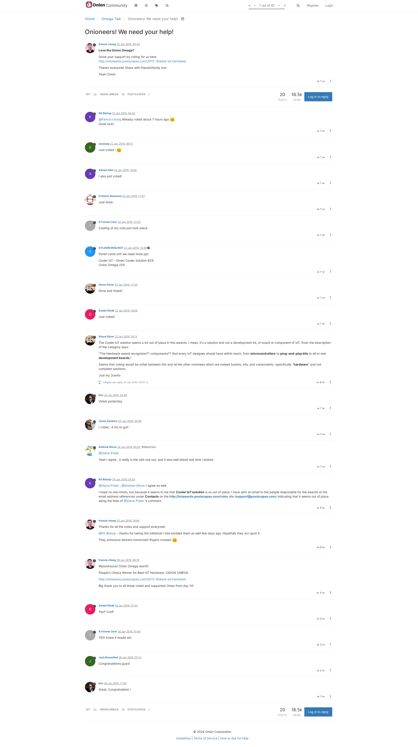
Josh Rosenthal (108, 657)
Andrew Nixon (107, 447)
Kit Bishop (105, 113)
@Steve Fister (150, 447)
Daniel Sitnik (106, 310)
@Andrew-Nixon (133, 485)
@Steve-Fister (109, 453)
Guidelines (183, 738)
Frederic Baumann (110, 196)
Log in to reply (318, 96)
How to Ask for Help (234, 738)
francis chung (107, 44)
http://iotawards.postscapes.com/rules (198, 496)
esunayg (104, 143)
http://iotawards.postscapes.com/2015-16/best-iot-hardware (142, 61)
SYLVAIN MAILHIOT (111, 247)
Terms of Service (205, 738)
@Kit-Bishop (107, 533)
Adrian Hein (106, 170)
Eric (101, 395)
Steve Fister (106, 284)
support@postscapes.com (256, 496)
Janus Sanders (108, 421)
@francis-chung (110, 119)
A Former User (108, 222)
